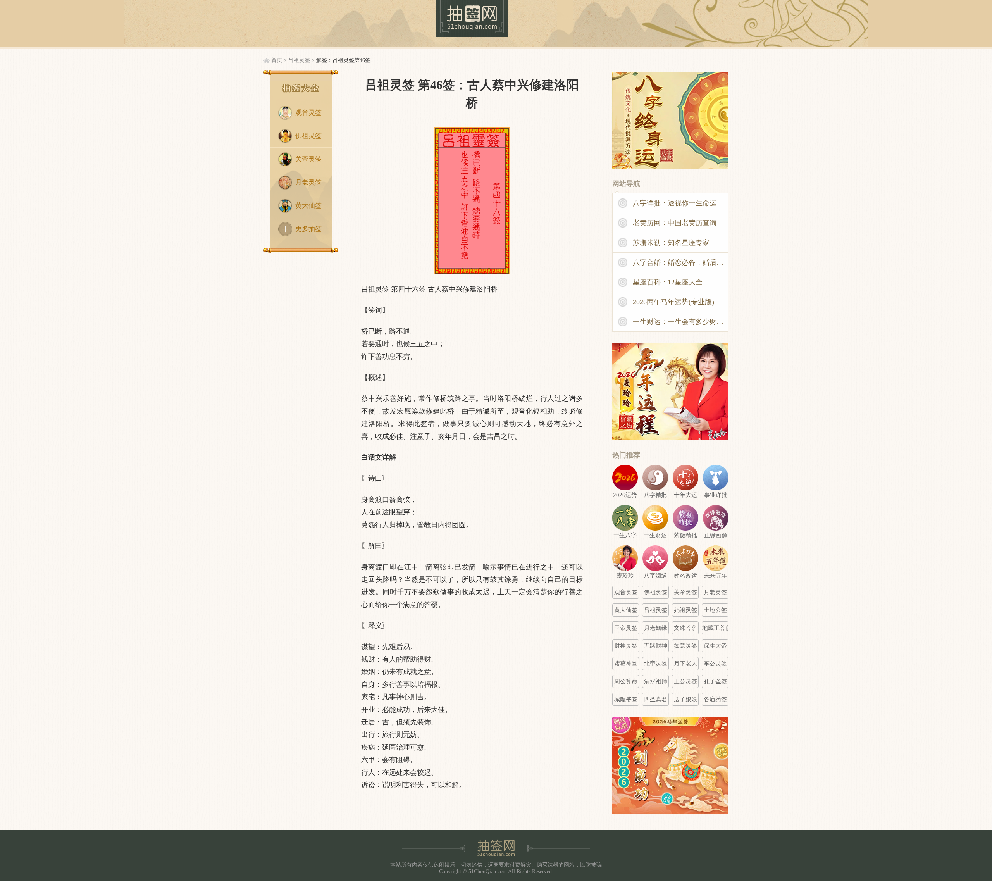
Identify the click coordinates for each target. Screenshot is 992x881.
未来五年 (715, 575)
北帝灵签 (655, 663)
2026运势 (625, 495)
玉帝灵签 (625, 628)
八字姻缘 (655, 575)
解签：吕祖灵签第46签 (343, 60)
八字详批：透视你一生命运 (674, 203)
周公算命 (625, 681)
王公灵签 (685, 681)
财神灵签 (625, 646)
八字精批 (655, 495)
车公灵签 (715, 663)
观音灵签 (308, 112)
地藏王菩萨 (715, 628)
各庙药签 (715, 699)
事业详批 (715, 495)
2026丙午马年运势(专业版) (673, 302)
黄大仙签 (308, 205)
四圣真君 (655, 699)
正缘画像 (715, 535)
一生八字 (625, 535)
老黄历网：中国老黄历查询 (674, 223)
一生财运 (655, 535)
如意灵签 (685, 646)
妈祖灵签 (685, 610)
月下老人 (685, 663)
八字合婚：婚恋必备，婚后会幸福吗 (681, 262)
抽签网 (472, 18)
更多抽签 (308, 229)
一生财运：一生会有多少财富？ (681, 322)
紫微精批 (685, 535)
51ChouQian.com (487, 871)
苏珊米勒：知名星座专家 (671, 243)
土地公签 (715, 610)
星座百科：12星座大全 (668, 282)
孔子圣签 (715, 681)
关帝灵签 (308, 159)
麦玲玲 (625, 575)
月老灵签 (308, 182)
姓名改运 (685, 575)
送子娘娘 (685, 699)
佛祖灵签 (308, 136)
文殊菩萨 (685, 628)
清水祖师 (655, 681)
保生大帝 (715, 646)
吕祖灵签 (299, 60)
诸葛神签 (625, 663)
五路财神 (655, 646)
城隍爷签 (625, 699)
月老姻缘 (655, 628)
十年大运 (685, 495)
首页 (276, 60)
